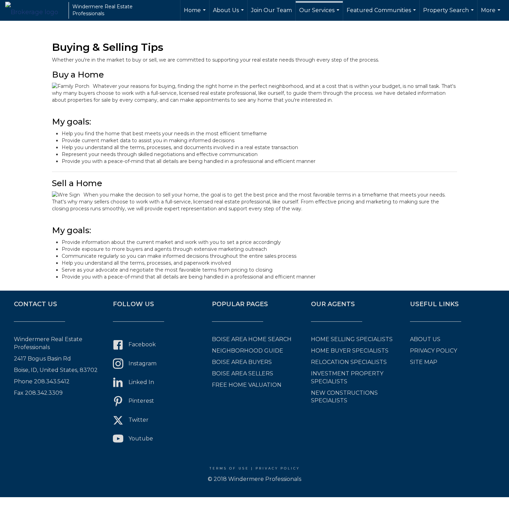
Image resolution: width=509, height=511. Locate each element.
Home (195, 14)
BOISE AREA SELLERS (242, 373)
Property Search (449, 14)
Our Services (320, 14)
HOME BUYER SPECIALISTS (350, 350)
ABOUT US (425, 339)
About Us (229, 14)
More (491, 14)
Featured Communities (382, 14)
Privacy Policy (278, 468)
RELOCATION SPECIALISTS (349, 362)
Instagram (142, 363)
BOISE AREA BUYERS (242, 362)
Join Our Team (271, 10)
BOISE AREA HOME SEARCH (252, 339)
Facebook (142, 344)
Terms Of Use (229, 468)
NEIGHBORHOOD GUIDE (247, 350)
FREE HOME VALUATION (247, 385)
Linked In (141, 382)
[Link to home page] (35, 10)
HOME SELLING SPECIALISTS (352, 339)
